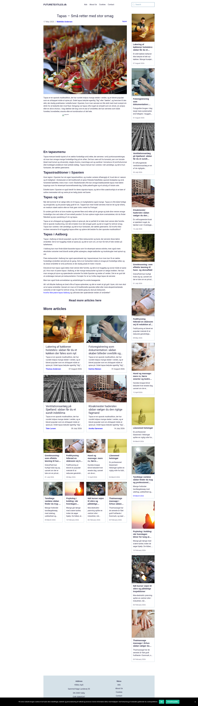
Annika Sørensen (96, 428)
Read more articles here (85, 300)
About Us (93, 4)
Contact (111, 4)
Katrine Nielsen (95, 369)
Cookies (102, 4)
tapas (124, 21)
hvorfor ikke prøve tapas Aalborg (56, 293)
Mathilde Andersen (64, 22)
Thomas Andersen (53, 369)
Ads (85, 4)
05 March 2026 (138, 496)
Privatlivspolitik (172, 702)
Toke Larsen (51, 428)
